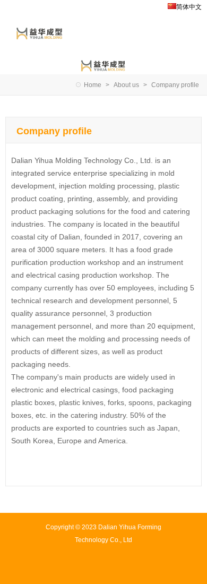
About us (126, 85)
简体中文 (189, 7)
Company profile (175, 85)
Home (92, 85)
